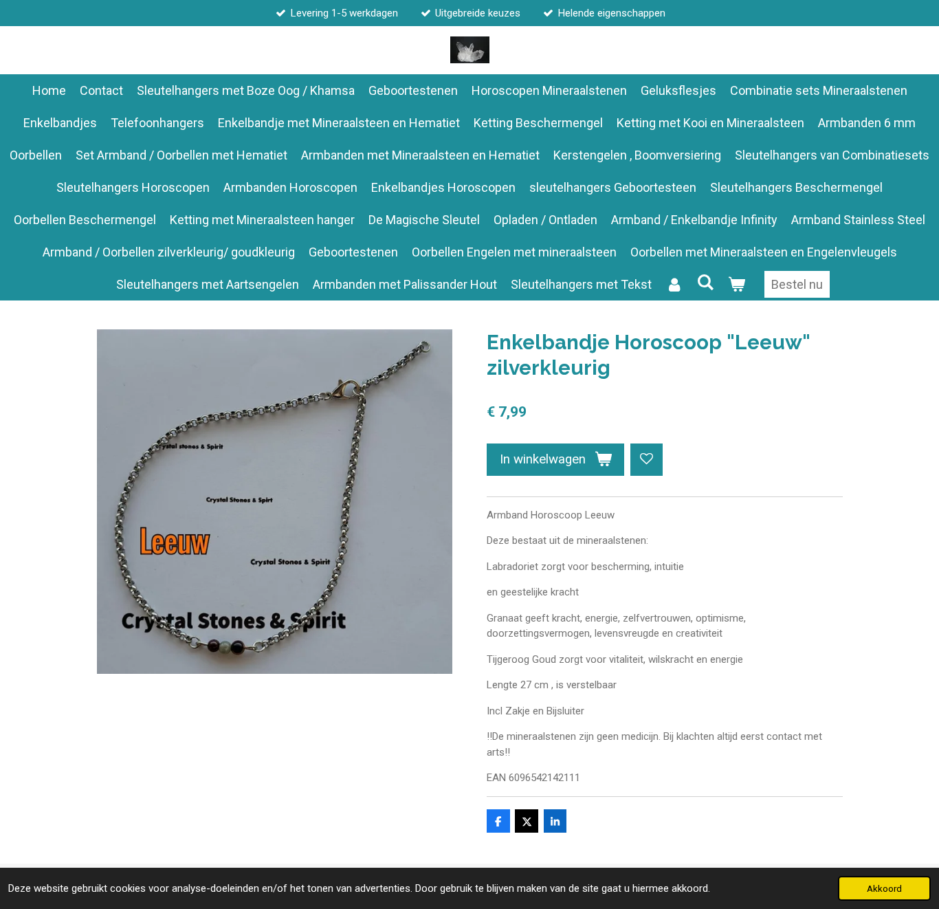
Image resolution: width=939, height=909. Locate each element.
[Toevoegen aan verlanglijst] (646, 459)
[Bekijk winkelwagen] (736, 284)
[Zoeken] (704, 282)
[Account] (674, 284)
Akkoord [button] (884, 888)
